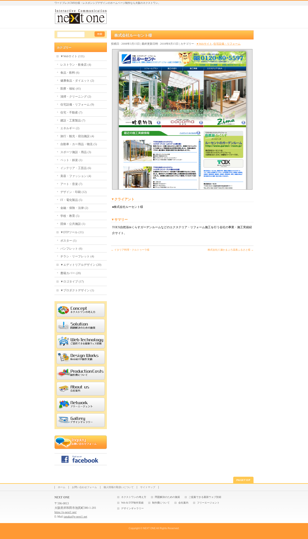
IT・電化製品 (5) (71, 200)
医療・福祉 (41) (70, 88)
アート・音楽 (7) (71, 184)
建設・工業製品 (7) (72, 120)
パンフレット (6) (71, 248)
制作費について (161, 502)
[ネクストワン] (80, 20)
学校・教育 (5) (69, 215)
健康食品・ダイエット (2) (77, 80)
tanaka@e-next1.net (75, 516)
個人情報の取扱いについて (119, 487)
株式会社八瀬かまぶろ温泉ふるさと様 (231, 249)
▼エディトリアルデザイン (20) (80, 264)
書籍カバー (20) (70, 273)
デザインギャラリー (132, 508)
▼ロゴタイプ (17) (72, 281)
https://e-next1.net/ (65, 512)
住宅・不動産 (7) (71, 112)
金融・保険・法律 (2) (74, 208)
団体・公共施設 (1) (72, 223)
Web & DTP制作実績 (132, 502)
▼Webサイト (204, 43)
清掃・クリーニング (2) (75, 96)
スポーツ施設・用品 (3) (75, 152)
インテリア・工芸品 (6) (75, 168)
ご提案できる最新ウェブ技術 (205, 497)
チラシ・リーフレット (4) (77, 256)
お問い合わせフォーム (84, 487)
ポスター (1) (68, 240)
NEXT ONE (149, 528)
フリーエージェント (208, 502)
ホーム (61, 487)
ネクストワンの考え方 (133, 497)
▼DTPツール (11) (72, 232)
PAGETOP (243, 480)
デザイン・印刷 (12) (73, 192)
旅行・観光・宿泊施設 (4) (77, 136)
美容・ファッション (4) (75, 176)
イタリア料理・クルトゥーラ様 (130, 249)
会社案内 (183, 502)
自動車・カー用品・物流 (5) (78, 144)
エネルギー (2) (69, 128)
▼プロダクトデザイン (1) (77, 290)
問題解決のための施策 (167, 497)
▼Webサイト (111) (72, 56)
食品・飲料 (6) (69, 72)
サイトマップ (147, 487)
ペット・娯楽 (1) (71, 160)
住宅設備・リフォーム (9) (77, 104)
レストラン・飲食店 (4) (75, 64)
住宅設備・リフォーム (227, 43)
